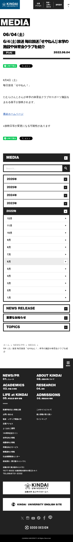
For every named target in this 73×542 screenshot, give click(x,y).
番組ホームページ (13, 114)
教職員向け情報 (9, 451)
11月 (9, 225)
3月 (9, 283)
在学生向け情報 (9, 437)
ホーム (6, 345)
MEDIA (32, 345)
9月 (9, 239)
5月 (9, 268)
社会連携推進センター (11, 456)
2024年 (12, 195)
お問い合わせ (8, 414)
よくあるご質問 (9, 428)
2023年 (12, 203)
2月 (9, 290)
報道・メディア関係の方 (12, 419)
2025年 (12, 187)
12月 (9, 218)
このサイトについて (44, 409)
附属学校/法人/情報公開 (12, 409)
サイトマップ (41, 419)
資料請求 (59, 5)
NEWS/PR (18, 345)
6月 (9, 261)
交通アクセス (38, 4)
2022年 (11, 211)
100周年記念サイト (10, 433)
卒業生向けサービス (10, 447)
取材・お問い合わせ (48, 4)
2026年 (12, 179)
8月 (9, 247)
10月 (9, 232)
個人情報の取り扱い (44, 414)
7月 (9, 254)
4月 (9, 275)
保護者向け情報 (9, 442)
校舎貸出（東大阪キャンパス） (15, 461)
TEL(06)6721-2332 (12, 473)
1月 (9, 297)
